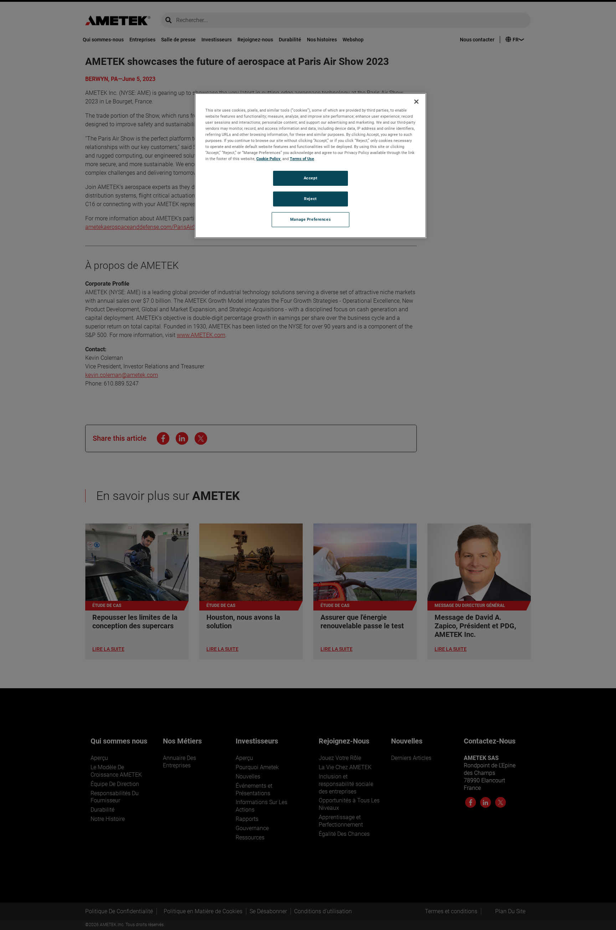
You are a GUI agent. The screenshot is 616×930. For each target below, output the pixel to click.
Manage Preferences (310, 219)
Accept (310, 177)
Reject (310, 198)
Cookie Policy (268, 158)
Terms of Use (302, 158)
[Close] (416, 101)
